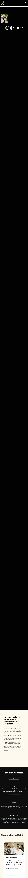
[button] (25, 3)
